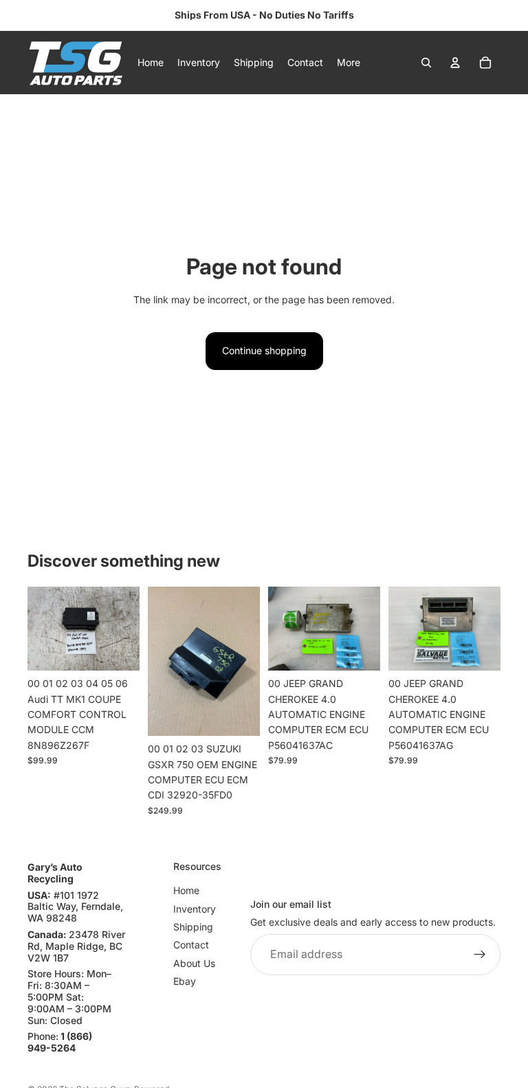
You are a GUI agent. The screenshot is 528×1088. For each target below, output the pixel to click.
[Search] (426, 62)
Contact (191, 944)
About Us (194, 963)
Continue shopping (264, 350)
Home (186, 890)
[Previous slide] (43, 628)
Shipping (193, 927)
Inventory (194, 908)
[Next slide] (124, 628)
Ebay (184, 981)
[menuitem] (348, 62)
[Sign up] (479, 954)
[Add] (118, 649)
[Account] (455, 62)
